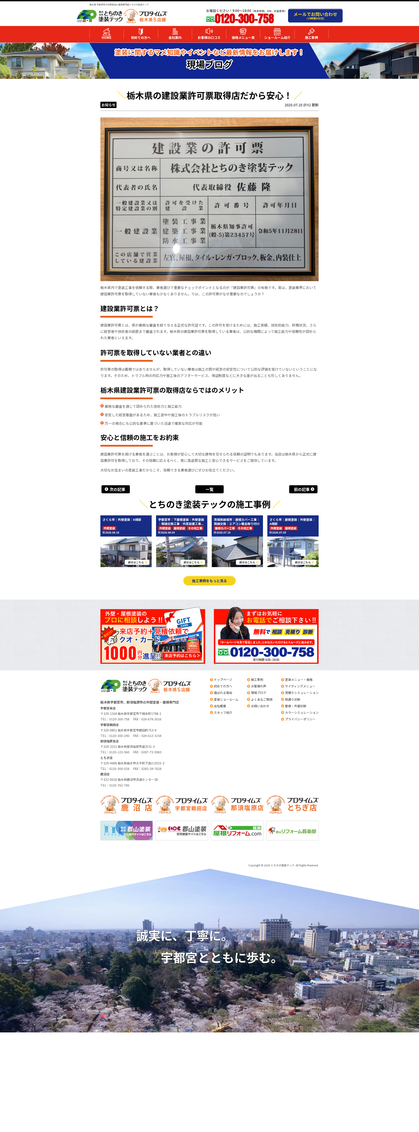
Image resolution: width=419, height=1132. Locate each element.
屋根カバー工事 (225, 528)
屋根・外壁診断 (295, 706)
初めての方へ (141, 37)
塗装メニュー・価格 (299, 679)
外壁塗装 (109, 528)
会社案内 (175, 37)
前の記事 (302, 489)
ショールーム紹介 (277, 37)
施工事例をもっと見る (209, 580)
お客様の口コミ (209, 37)
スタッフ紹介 (223, 712)
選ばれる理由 (223, 692)
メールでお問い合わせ (315, 15)
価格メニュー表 (243, 37)
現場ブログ (258, 692)
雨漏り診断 (292, 699)
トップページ (223, 679)
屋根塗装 (179, 528)
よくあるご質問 (261, 699)
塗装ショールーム (226, 699)
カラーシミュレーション (302, 712)
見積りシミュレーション (302, 692)
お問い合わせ (260, 706)
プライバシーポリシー (300, 719)
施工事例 (311, 37)
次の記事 (117, 489)
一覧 (209, 489)
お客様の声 (258, 686)
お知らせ (108, 104)
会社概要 (220, 706)
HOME (107, 37)
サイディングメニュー (300, 686)
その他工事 (195, 528)
